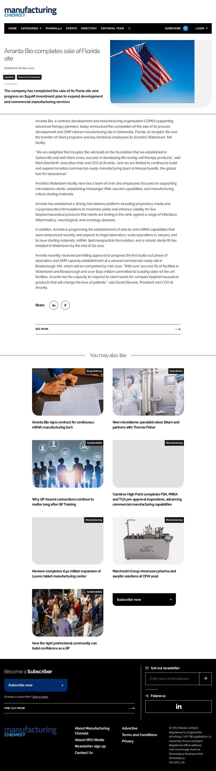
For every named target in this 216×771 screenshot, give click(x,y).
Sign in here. (40, 696)
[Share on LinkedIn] (53, 305)
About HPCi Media (89, 740)
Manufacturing (174, 443)
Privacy (128, 741)
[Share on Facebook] (65, 305)
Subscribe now (129, 600)
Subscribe (173, 28)
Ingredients (9, 77)
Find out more (14, 708)
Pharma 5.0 (54, 28)
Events (71, 28)
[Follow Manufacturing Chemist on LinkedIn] (178, 708)
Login (200, 28)
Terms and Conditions (139, 735)
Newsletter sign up (90, 746)
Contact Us (84, 753)
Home (12, 28)
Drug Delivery (94, 371)
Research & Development (29, 77)
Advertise (130, 728)
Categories (29, 28)
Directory (89, 28)
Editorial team (112, 28)
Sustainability (94, 443)
